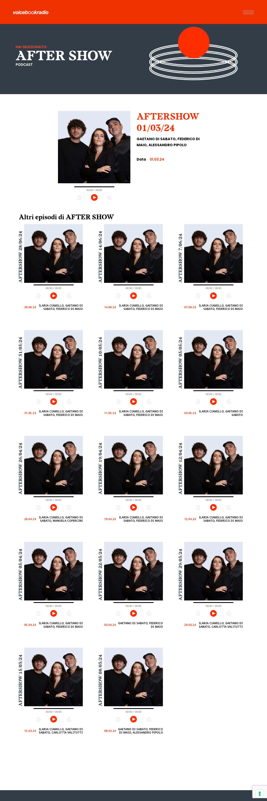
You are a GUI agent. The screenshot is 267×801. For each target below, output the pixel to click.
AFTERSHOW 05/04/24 (20, 574)
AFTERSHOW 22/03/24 (100, 574)
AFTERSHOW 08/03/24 (100, 680)
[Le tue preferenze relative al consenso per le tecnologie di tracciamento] (260, 794)
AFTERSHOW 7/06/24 (180, 258)
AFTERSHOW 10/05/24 (100, 363)
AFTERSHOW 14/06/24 (100, 257)
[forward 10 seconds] (109, 197)
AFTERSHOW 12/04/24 (180, 468)
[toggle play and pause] (94, 197)
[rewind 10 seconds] (78, 197)
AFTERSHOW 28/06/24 (20, 257)
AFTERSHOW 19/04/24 (100, 468)
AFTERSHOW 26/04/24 (20, 468)
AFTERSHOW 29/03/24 (180, 574)
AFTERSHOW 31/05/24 (20, 363)
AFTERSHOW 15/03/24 (20, 680)
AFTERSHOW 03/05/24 (180, 363)
